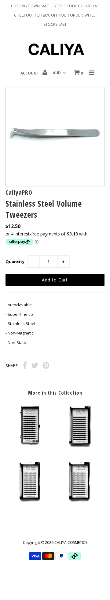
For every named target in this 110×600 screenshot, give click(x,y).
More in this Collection (55, 392)
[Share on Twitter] (34, 366)
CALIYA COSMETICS (70, 542)
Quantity (15, 261)
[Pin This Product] (45, 366)
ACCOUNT (30, 73)
